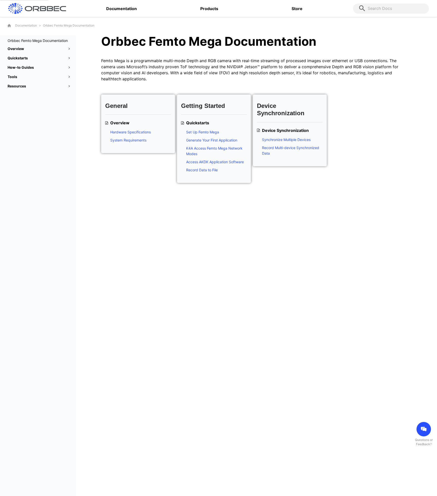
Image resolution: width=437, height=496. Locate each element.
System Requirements (128, 140)
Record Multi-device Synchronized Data (290, 150)
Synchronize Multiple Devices (286, 139)
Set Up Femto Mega (202, 132)
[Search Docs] (363, 8)
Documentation (121, 8)
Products (209, 8)
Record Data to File (202, 170)
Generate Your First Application (211, 140)
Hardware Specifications (130, 132)
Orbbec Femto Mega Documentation (68, 25)
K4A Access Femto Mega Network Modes (214, 151)
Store (297, 8)
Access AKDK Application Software (215, 162)
